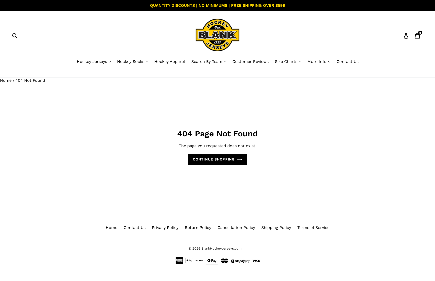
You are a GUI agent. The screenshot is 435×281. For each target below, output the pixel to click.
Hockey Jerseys (92, 61)
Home (6, 80)
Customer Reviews (250, 61)
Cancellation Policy (236, 227)
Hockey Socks (131, 61)
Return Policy (198, 227)
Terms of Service (313, 227)
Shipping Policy (276, 227)
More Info (317, 61)
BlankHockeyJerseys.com (221, 248)
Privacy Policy (165, 227)
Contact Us (347, 61)
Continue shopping (214, 159)
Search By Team (207, 61)
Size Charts (287, 61)
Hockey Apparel (169, 61)
